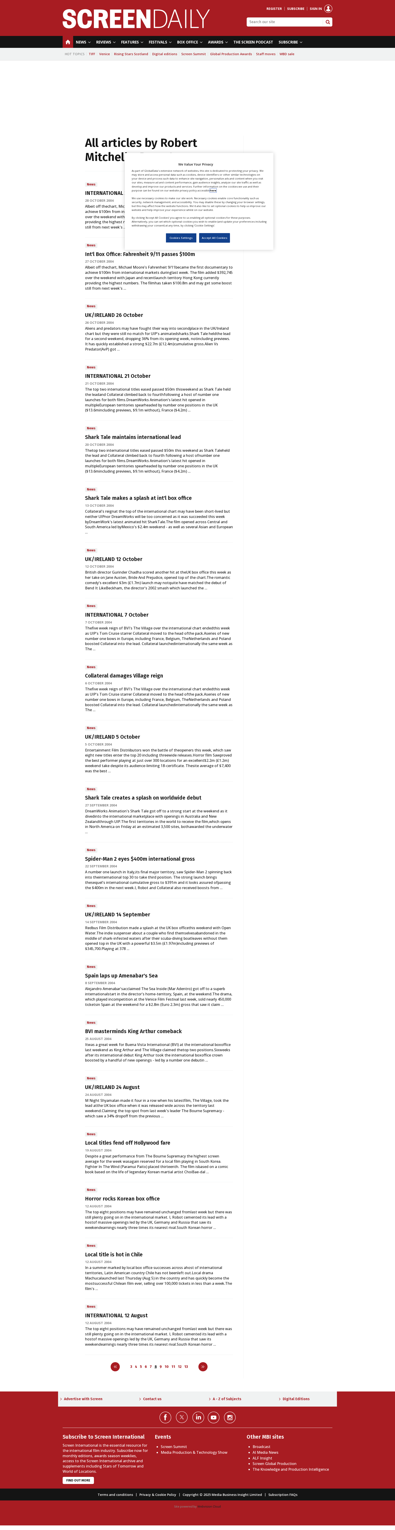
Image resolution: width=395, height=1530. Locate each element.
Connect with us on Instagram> (230, 1417)
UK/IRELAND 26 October (114, 315)
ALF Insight (262, 1458)
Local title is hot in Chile (114, 1255)
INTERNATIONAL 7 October (117, 615)
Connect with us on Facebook (165, 1417)
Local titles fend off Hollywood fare (127, 1143)
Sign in (316, 9)
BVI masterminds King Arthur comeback (133, 1031)
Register (274, 9)
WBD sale (287, 54)
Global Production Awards (231, 54)
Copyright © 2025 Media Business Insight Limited (222, 1494)
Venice (104, 54)
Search (327, 22)
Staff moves (265, 54)
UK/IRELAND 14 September (117, 915)
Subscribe (295, 9)
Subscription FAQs (282, 1494)
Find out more (78, 1480)
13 (186, 1366)
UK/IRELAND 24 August (112, 1087)
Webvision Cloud (209, 1506)
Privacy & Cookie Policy (157, 1494)
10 (167, 1366)
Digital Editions (296, 1399)
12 (179, 1366)
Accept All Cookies (214, 238)
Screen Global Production (274, 1463)
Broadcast (261, 1446)
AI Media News (265, 1452)
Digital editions (164, 54)
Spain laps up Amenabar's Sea (121, 976)
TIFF (92, 54)
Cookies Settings (181, 238)
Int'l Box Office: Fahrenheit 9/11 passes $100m (140, 254)
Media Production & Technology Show (194, 1452)
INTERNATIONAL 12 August (116, 1315)
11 (173, 1366)
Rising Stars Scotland (131, 54)
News (91, 184)
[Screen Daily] (136, 27)
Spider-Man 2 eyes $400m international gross (140, 859)
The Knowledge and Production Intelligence (291, 1469)
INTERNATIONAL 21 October (118, 376)
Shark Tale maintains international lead (133, 437)
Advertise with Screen (83, 1399)
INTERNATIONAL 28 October (118, 193)
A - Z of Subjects (227, 1399)
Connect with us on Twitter (182, 1417)
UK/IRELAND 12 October (113, 559)
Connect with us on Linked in (198, 1417)
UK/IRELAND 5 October (112, 737)
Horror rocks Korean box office (122, 1199)
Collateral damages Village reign (124, 676)
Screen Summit (193, 54)
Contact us (152, 1399)
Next (203, 1366)
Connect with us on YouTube (213, 1417)
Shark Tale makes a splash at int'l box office (138, 498)
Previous (115, 1366)
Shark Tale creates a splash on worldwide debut (143, 798)
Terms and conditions (115, 1494)
